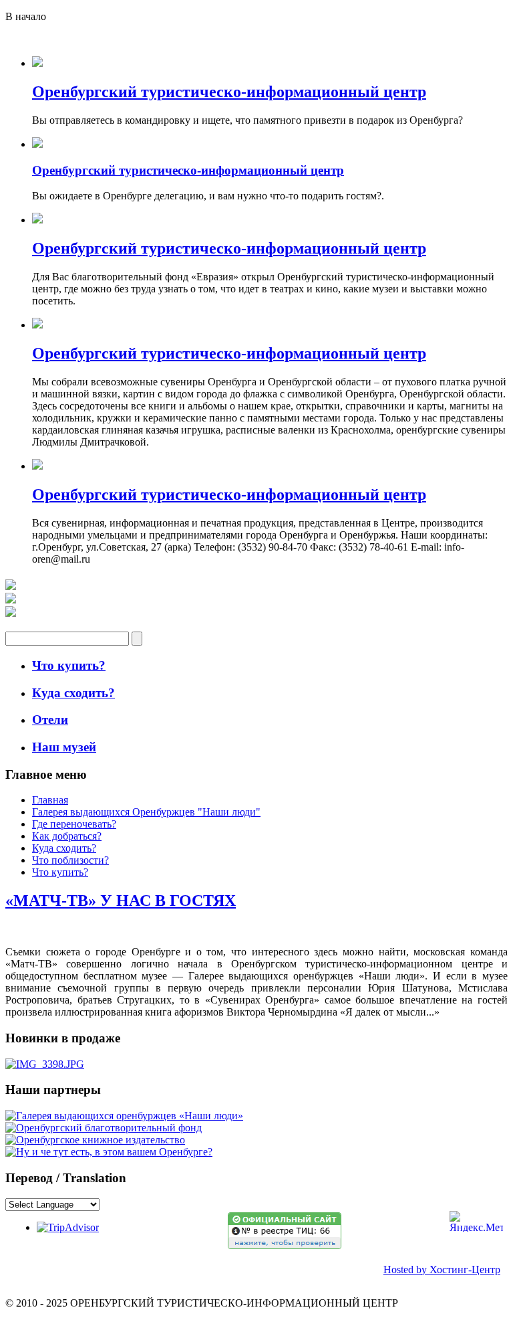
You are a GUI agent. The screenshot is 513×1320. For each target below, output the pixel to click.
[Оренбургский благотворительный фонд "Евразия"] (103, 1127)
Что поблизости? (70, 860)
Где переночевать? (74, 824)
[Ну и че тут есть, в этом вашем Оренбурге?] (108, 1151)
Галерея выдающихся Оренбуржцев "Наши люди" (146, 812)
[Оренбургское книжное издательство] (95, 1139)
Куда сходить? (64, 848)
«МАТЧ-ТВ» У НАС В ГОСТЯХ (120, 900)
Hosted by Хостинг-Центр (441, 1269)
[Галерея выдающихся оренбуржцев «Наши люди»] (124, 1115)
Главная (50, 800)
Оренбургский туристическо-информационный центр (229, 91)
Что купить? (60, 872)
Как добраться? (67, 836)
